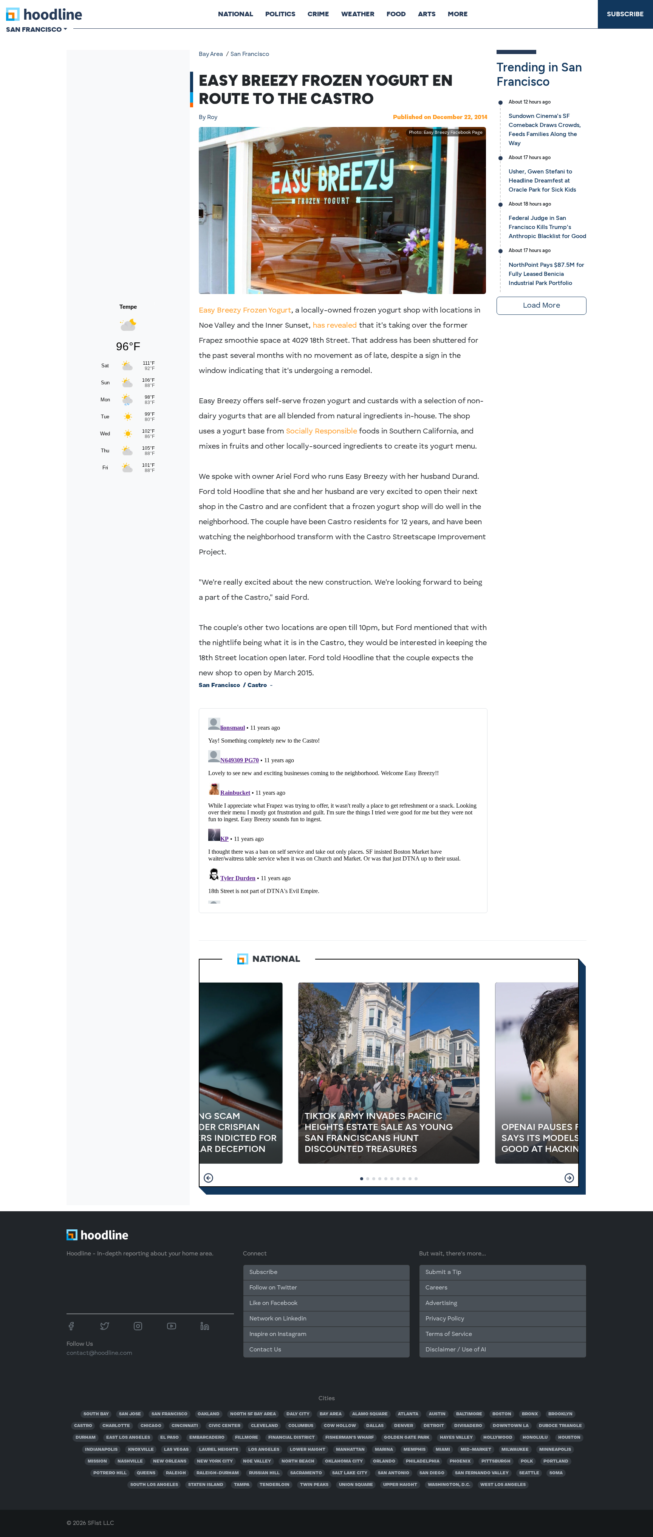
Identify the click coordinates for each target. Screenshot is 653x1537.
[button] (208, 1178)
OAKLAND (209, 1414)
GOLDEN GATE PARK (406, 1437)
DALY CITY (297, 1414)
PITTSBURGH (496, 1461)
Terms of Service (449, 1334)
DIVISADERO (468, 1426)
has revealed (335, 326)
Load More (541, 306)
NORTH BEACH (298, 1461)
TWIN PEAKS (314, 1485)
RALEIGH (176, 1473)
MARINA (384, 1449)
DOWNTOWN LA (511, 1426)
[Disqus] (343, 809)
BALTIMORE (469, 1414)
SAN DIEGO (431, 1473)
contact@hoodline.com (99, 1353)
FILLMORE (246, 1437)
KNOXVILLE (141, 1449)
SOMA (556, 1473)
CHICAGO (151, 1426)
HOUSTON (569, 1437)
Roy (208, 118)
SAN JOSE (130, 1414)
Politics (280, 14)
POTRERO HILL (110, 1473)
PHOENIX (460, 1461)
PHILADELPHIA (422, 1461)
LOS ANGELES (263, 1449)
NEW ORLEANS (169, 1461)
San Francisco (250, 54)
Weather (357, 14)
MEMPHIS (415, 1449)
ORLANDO (384, 1461)
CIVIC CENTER (224, 1426)
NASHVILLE (130, 1461)
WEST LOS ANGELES (503, 1485)
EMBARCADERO (206, 1437)
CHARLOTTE (116, 1426)
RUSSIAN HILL (264, 1473)
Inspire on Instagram (277, 1334)
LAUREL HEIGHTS (218, 1449)
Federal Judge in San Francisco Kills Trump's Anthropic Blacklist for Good (547, 227)
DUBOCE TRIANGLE (560, 1426)
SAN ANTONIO (393, 1473)
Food (396, 14)
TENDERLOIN (274, 1485)
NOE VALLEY (257, 1461)
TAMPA (241, 1485)
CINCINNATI (185, 1426)
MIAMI (443, 1449)
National (235, 14)
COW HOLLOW (340, 1426)
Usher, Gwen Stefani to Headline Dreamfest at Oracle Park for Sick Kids (542, 180)
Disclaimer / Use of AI (456, 1350)
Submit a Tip (443, 1272)
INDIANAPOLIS (101, 1449)
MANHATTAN (350, 1449)
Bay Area (211, 54)
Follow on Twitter (273, 1288)
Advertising (441, 1303)
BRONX (530, 1414)
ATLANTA (408, 1414)
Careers (436, 1288)
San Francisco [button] (34, 29)
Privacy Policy (445, 1319)
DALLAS (375, 1426)
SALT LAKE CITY (349, 1473)
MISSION (97, 1461)
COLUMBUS (300, 1426)
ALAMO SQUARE (370, 1414)
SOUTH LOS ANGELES (154, 1485)
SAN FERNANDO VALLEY (482, 1473)
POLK (527, 1461)
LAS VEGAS (176, 1449)
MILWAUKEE (515, 1449)
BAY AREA (331, 1414)
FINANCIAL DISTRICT (291, 1437)
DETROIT (434, 1426)
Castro (257, 686)
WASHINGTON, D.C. (449, 1485)
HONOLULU (535, 1437)
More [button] (458, 14)
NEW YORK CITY (215, 1461)
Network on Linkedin (277, 1319)
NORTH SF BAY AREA (253, 1414)
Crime (318, 14)
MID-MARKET (476, 1449)
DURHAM (86, 1437)
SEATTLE (529, 1473)
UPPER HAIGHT (400, 1485)
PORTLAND (555, 1461)
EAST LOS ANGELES (128, 1437)
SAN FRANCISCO (169, 1414)
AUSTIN (437, 1414)
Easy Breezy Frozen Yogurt (245, 310)
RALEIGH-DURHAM (218, 1473)
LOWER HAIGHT (307, 1449)
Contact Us (265, 1350)
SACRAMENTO (306, 1473)
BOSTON (501, 1414)
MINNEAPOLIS (555, 1449)
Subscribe (625, 14)
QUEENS (146, 1473)
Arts (427, 14)
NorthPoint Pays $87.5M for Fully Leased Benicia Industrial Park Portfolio (546, 273)
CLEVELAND (264, 1426)
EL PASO (169, 1437)
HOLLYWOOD (497, 1437)
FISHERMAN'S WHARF (349, 1437)
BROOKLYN (560, 1414)
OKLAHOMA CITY (344, 1461)
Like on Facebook (273, 1303)
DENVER (403, 1426)
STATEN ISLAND (205, 1485)
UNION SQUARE (356, 1485)
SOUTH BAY (96, 1414)
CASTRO (83, 1426)
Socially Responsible (321, 431)
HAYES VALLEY (456, 1437)
